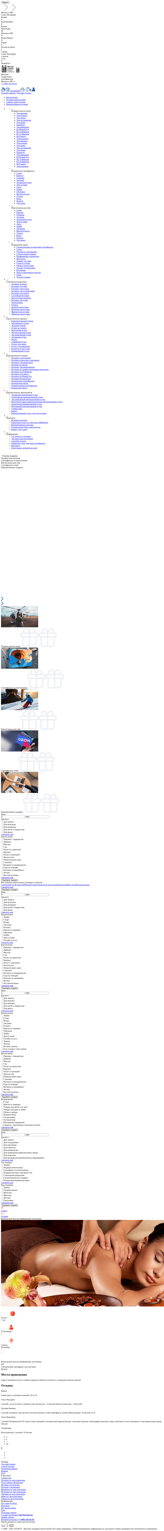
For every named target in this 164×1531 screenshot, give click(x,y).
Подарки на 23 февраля (21, 372)
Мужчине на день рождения (13, 1492)
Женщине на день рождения (13, 1489)
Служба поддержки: (17, 1515)
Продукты (20, 259)
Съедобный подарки (20, 296)
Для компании (22, 127)
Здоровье (20, 178)
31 (7, 1444)
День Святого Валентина (12, 1483)
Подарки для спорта (20, 293)
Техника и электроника (26, 252)
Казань (4, 17)
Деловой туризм (18, 326)
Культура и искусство (20, 349)
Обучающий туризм (20, 323)
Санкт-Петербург (8, 15)
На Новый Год (22, 129)
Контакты (15, 446)
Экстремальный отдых (21, 335)
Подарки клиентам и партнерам (25, 360)
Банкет (14, 411)
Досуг (19, 187)
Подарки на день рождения (13, 1480)
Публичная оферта (9, 1469)
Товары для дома (23, 261)
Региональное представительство (25, 427)
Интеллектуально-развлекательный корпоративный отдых (37, 402)
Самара (4, 52)
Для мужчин (21, 116)
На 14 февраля (22, 132)
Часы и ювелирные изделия (28, 272)
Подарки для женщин (10, 1487)
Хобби (19, 189)
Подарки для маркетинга (22, 362)
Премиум (20, 125)
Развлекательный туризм (22, 321)
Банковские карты (19, 388)
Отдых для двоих (18, 344)
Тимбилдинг (16, 409)
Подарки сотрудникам (21, 358)
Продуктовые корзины (21, 298)
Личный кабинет (8, 93)
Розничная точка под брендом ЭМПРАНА (29, 422)
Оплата (28, 93)
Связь (18, 275)
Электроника (17, 302)
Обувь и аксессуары (25, 266)
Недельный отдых (19, 330)
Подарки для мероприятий (23, 367)
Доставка (20, 93)
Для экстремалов (23, 120)
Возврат (4, 1471)
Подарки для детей (19, 300)
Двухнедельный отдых (21, 332)
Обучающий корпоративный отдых (26, 406)
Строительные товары (26, 254)
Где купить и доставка (21, 436)
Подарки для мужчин (10, 1485)
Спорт (19, 173)
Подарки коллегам (19, 365)
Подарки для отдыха (20, 289)
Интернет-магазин (19, 420)
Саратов (4, 56)
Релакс (14, 339)
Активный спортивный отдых (24, 395)
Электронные (22, 139)
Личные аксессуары (20, 307)
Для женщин (22, 113)
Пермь (4, 42)
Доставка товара (8, 1464)
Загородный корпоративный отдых (26, 404)
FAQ (3, 1473)
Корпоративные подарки (17, 104)
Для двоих (20, 118)
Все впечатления (8, 1508)
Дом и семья (21, 185)
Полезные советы (8, 1513)
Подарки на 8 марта (20, 374)
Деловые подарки (19, 284)
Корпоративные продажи (22, 425)
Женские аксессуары (20, 312)
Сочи (3, 59)
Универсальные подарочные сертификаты (34, 247)
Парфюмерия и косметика (27, 256)
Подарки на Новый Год (21, 376)
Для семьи (20, 122)
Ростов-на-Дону (8, 47)
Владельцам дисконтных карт (24, 448)
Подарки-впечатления (15, 100)
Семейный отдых (19, 342)
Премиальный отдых (20, 351)
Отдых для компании (20, 346)
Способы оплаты (18, 441)
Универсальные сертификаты (24, 386)
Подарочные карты (20, 383)
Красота (19, 176)
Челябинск (5, 63)
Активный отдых (24, 182)
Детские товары (23, 277)
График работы (7, 1517)
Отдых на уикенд (19, 328)
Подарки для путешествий (22, 291)
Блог (3, 1510)
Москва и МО (7, 12)
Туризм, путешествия (25, 268)
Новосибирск (7, 38)
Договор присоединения (22, 439)
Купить (4, 1369)
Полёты (19, 201)
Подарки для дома (19, 286)
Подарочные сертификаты (22, 381)
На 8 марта (21, 136)
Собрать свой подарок (16, 102)
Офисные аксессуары (20, 314)
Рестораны (21, 270)
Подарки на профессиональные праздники (30, 369)
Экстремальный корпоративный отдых (28, 399)
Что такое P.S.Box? (9, 1503)
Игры (18, 199)
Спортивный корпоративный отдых (27, 397)
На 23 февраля (22, 134)
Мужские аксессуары (20, 309)
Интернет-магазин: (17, 1519)
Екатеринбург (7, 22)
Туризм (19, 196)
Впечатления (12, 97)
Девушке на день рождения (13, 1494)
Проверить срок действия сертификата (28, 443)
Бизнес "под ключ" (19, 429)
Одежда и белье (23, 263)
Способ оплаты (7, 1466)
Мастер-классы (23, 194)
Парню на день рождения (12, 1499)
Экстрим (20, 180)
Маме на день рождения (11, 1496)
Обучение (20, 192)
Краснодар (5, 29)
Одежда (14, 305)
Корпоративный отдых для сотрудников (28, 413)
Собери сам (6, 1478)
